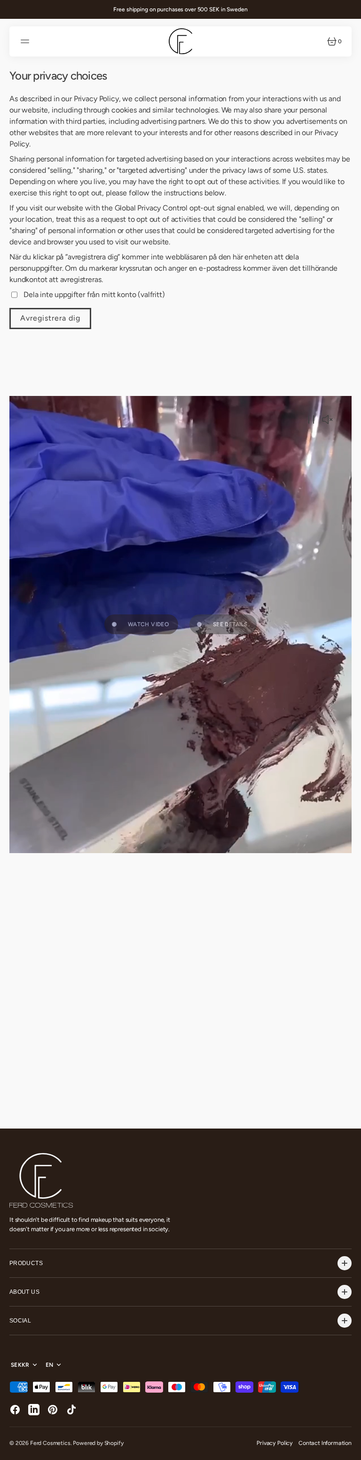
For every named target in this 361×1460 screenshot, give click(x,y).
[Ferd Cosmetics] (180, 41)
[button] (26, 41)
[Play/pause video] (311, 420)
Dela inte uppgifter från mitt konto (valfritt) (94, 294)
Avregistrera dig (50, 318)
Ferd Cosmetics (50, 1443)
